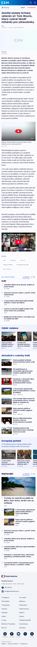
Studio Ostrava (24, 609)
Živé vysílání (5, 601)
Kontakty (22, 628)
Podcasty (4, 612)
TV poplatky (5, 605)
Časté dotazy (23, 624)
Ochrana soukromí (13, 644)
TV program (5, 597)
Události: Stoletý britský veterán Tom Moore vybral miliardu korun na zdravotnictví (16, 143)
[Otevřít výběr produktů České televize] (35, 2)
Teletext (4, 609)
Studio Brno (23, 605)
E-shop (4, 620)
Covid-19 (22, 260)
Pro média (22, 597)
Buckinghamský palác (23, 265)
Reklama (22, 601)
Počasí (4, 616)
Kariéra (21, 616)
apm (3, 26)
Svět (4, 260)
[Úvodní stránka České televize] (9, 576)
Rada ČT (22, 612)
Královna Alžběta (8, 265)
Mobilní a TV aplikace (8, 624)
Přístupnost (23, 644)
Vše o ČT (4, 628)
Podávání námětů (25, 620)
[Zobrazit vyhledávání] (31, 2)
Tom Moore (13, 260)
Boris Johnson (7, 269)
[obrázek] (18, 40)
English (4, 644)
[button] (18, 131)
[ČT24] (5, 3)
